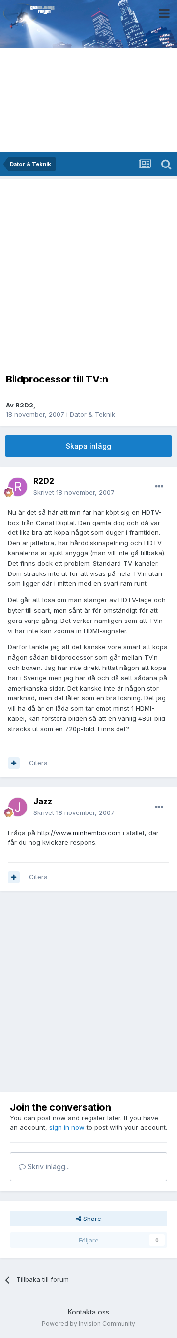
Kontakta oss (88, 1312)
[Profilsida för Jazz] (18, 807)
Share (91, 1218)
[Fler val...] (159, 487)
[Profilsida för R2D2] (18, 487)
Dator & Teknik (92, 414)
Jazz (42, 801)
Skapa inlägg (88, 446)
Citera (38, 762)
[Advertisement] (88, 273)
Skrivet (74, 492)
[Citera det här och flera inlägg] (14, 763)
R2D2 (24, 405)
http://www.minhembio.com (79, 832)
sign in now (67, 1127)
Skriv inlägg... (48, 1166)
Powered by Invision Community (88, 1323)
